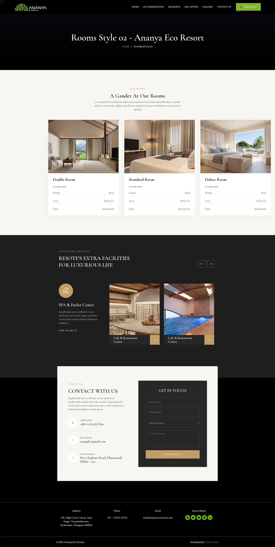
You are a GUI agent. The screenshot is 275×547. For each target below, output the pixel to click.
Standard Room (141, 179)
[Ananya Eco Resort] (30, 7)
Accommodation (153, 6)
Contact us (224, 6)
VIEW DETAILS (66, 330)
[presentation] (201, 263)
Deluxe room (216, 179)
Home (135, 6)
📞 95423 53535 (248, 6)
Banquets (174, 6)
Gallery (208, 6)
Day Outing (191, 6)
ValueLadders (212, 542)
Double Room (64, 179)
